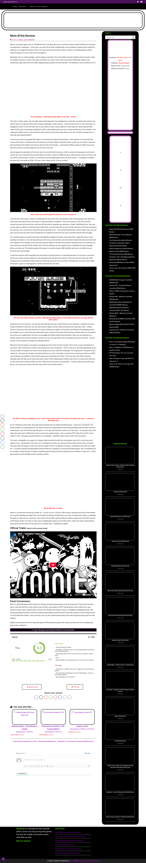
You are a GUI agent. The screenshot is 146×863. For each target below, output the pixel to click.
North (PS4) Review (120, 741)
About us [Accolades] (38, 6)
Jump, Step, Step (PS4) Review (120, 541)
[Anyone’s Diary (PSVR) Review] (82, 717)
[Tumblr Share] (60, 697)
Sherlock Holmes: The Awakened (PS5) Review (68, 849)
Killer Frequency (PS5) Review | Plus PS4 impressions (70, 836)
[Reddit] (120, 855)
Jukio (126, 57)
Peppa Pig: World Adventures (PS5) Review (67, 853)
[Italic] (28, 766)
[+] (53, 766)
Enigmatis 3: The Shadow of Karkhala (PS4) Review (75, 741)
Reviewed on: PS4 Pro (24, 729)
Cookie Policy (93, 861)
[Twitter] (103, 855)
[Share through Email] (70, 697)
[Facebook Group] (98, 855)
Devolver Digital (124, 63)
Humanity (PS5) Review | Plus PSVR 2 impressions (69, 840)
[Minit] (17, 647)
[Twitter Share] (41, 697)
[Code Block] (44, 766)
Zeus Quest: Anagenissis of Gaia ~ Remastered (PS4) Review (35, 741)
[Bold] (25, 766)
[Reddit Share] (46, 697)
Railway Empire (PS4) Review (120, 640)
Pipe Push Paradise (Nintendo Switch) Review (120, 590)
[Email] (125, 855)
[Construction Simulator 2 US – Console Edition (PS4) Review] (53, 717)
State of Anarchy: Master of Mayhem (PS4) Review (120, 817)
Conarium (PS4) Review (120, 492)
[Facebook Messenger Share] (65, 697)
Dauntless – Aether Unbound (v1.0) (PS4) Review (120, 792)
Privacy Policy (82, 861)
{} (50, 766)
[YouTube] (114, 855)
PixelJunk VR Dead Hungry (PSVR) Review (120, 615)
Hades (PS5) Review (120, 716)
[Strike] (33, 766)
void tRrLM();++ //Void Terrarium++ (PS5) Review (120, 665)
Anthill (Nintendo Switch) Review (120, 566)
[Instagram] (109, 855)
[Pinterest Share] (55, 697)
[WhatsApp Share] (51, 697)
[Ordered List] (36, 766)
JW (118, 57)
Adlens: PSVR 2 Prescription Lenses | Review (68, 832)
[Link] (47, 766)
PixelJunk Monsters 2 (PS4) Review (120, 516)
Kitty (121, 57)
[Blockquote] (41, 766)
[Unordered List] (39, 766)
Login (88, 753)
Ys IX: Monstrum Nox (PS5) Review (65, 845)
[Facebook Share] (36, 697)
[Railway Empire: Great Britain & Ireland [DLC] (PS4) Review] (24, 717)
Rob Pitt (31, 40)
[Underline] (30, 766)
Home (15, 6)
